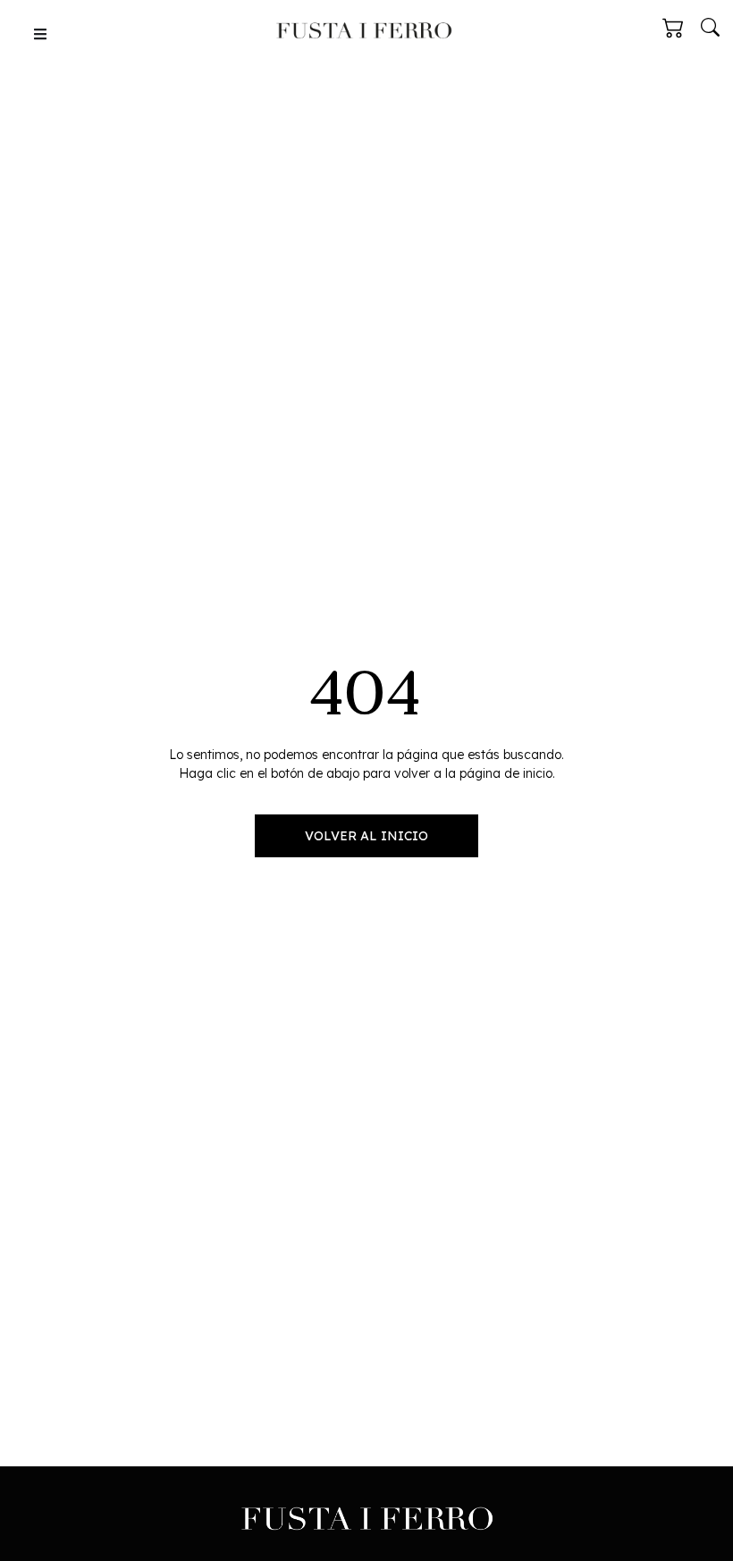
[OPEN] (40, 34)
